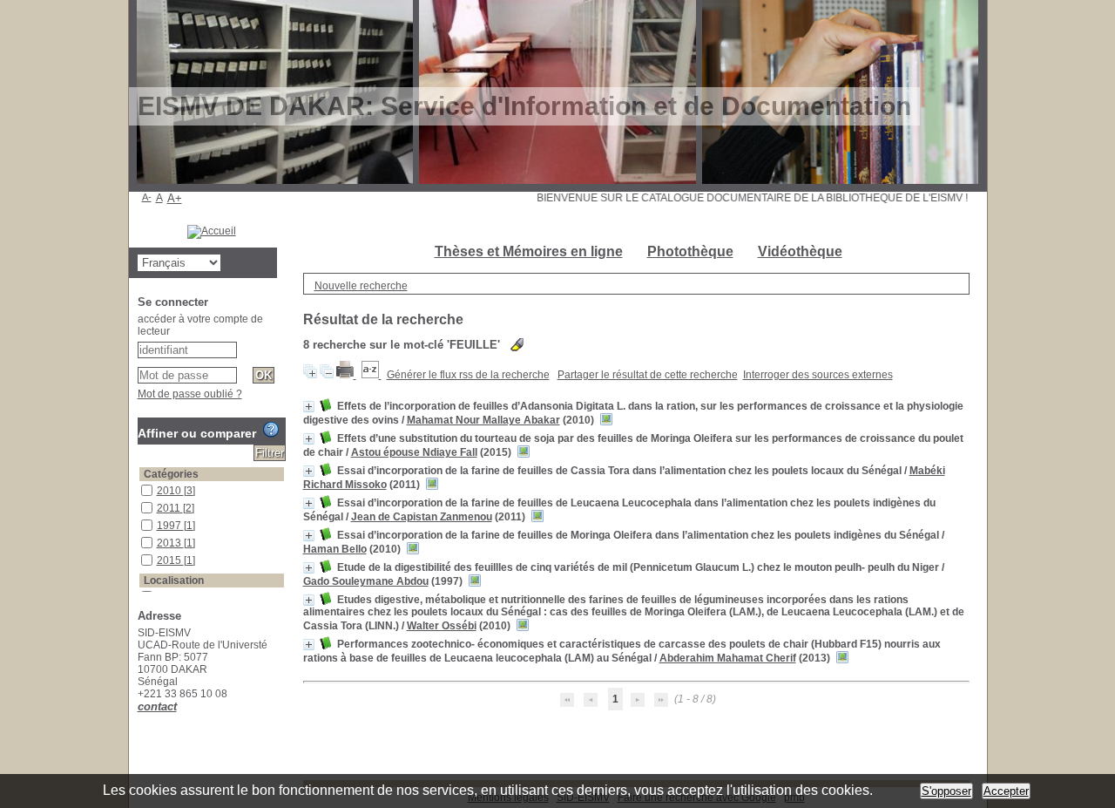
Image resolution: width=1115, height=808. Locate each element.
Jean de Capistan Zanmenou (421, 517)
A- (147, 197)
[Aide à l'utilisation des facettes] (271, 430)
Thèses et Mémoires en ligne (529, 251)
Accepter (1006, 791)
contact (157, 706)
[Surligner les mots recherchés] (517, 344)
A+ (174, 198)
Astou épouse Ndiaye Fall (414, 452)
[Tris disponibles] (372, 375)
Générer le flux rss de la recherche (468, 375)
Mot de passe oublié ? (190, 394)
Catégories (171, 474)
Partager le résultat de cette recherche (648, 375)
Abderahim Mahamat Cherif (727, 658)
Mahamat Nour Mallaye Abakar (483, 420)
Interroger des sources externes (818, 375)
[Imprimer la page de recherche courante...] (346, 375)
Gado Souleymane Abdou (366, 581)
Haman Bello (335, 549)
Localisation (174, 580)
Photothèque (690, 251)
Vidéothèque (800, 251)
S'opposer (946, 791)
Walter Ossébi (441, 626)
